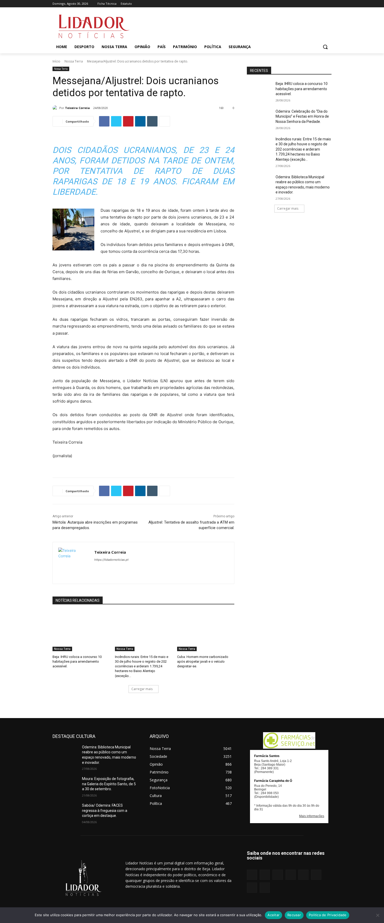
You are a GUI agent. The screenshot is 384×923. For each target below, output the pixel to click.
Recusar (294, 915)
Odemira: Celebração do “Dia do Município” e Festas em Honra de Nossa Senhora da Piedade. (302, 116)
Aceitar (273, 915)
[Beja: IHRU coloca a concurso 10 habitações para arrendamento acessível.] (81, 631)
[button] (325, 47)
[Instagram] (285, 4)
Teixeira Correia (77, 108)
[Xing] (328, 4)
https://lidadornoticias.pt (111, 559)
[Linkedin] (292, 4)
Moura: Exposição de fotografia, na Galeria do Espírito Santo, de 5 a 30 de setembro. (109, 784)
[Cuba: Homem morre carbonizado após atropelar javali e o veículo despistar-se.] (205, 631)
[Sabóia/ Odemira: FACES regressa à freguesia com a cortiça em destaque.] (65, 812)
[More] (164, 121)
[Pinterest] (307, 4)
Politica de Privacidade (328, 915)
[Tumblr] (314, 4)
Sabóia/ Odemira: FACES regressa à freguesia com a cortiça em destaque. (104, 810)
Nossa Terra (74, 61)
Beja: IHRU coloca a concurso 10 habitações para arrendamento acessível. (77, 661)
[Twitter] (321, 4)
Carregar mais (142, 689)
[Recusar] (377, 915)
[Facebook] (278, 4)
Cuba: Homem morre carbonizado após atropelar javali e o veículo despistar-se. (202, 661)
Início (56, 61)
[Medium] (299, 4)
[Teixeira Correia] (56, 108)
